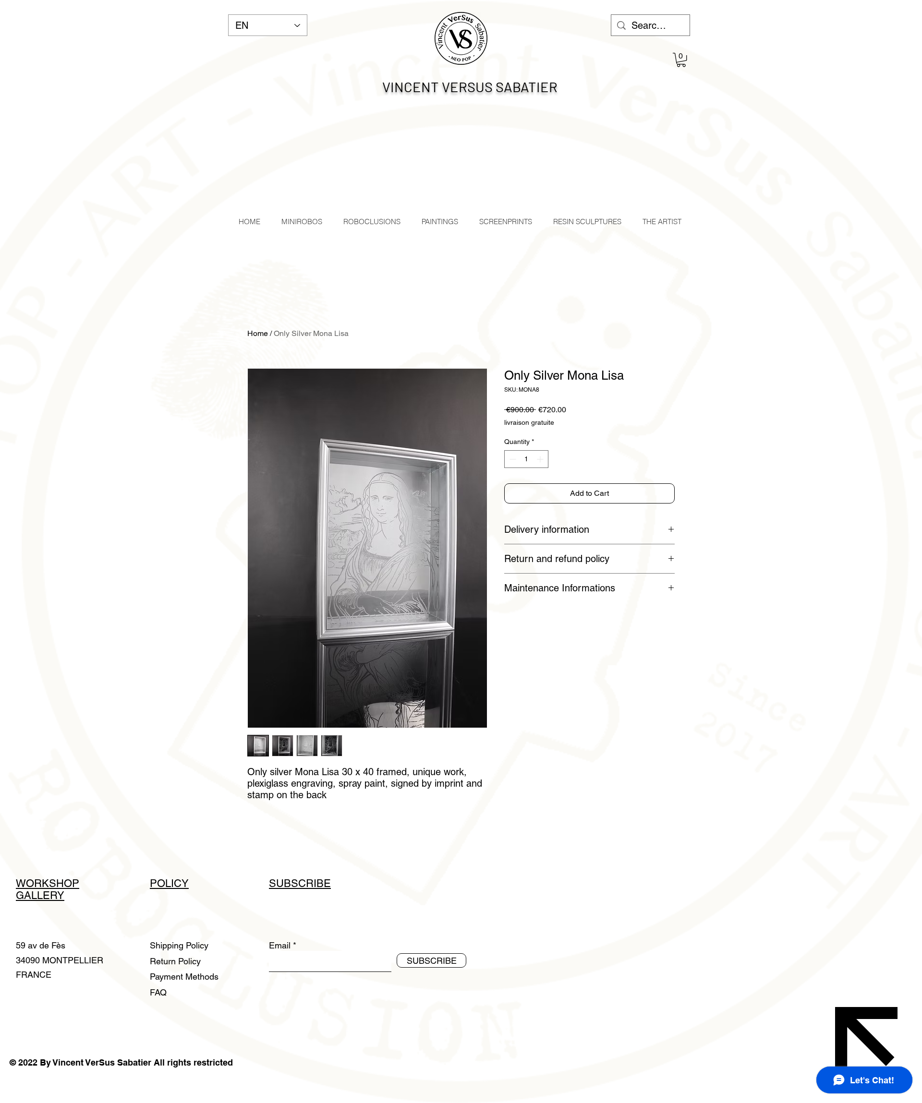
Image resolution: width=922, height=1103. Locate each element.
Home (257, 333)
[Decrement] (512, 459)
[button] (681, 60)
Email (280, 945)
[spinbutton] (526, 459)
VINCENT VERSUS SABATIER (470, 86)
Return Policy (176, 961)
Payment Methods (185, 976)
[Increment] (541, 459)
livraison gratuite (529, 422)
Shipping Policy (179, 945)
